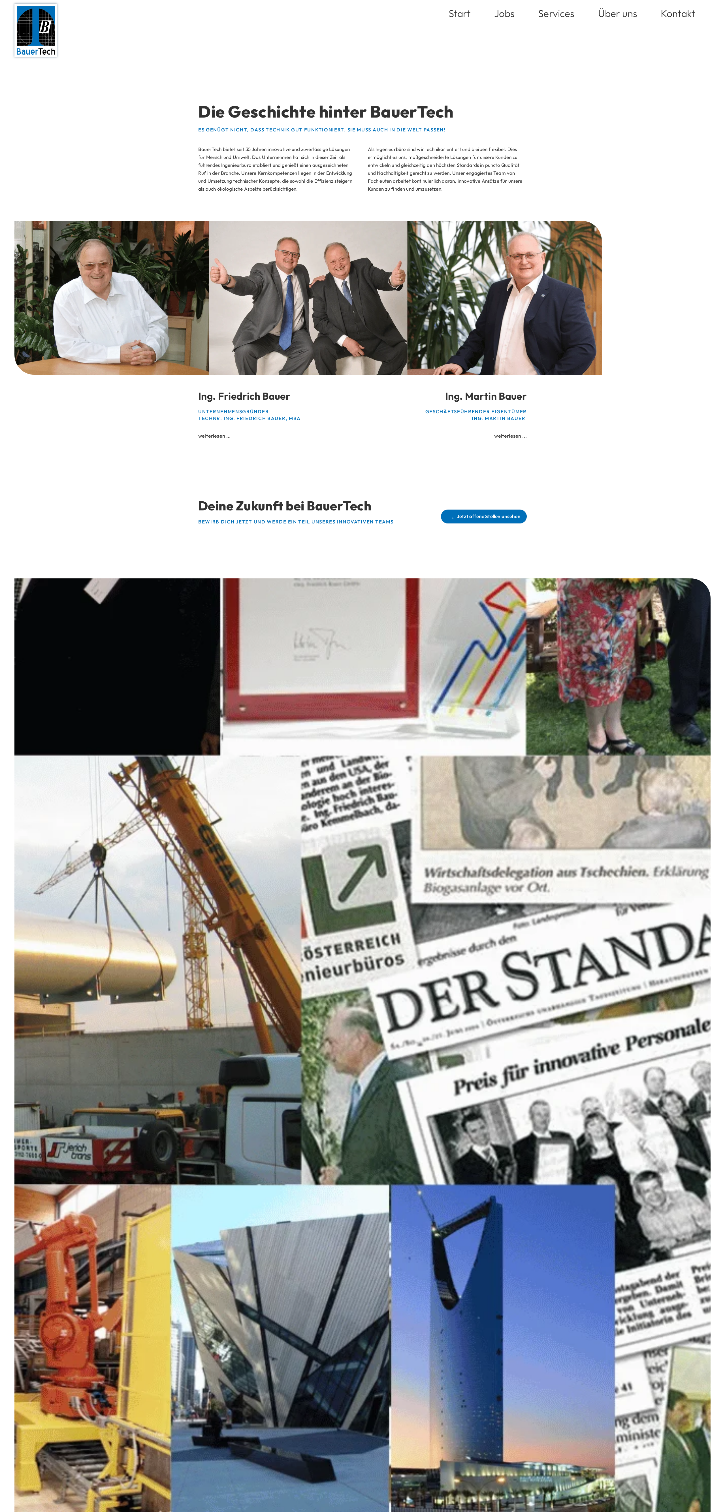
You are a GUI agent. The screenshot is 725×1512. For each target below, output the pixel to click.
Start (460, 13)
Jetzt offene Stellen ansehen (489, 516)
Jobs (504, 13)
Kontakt (678, 13)
